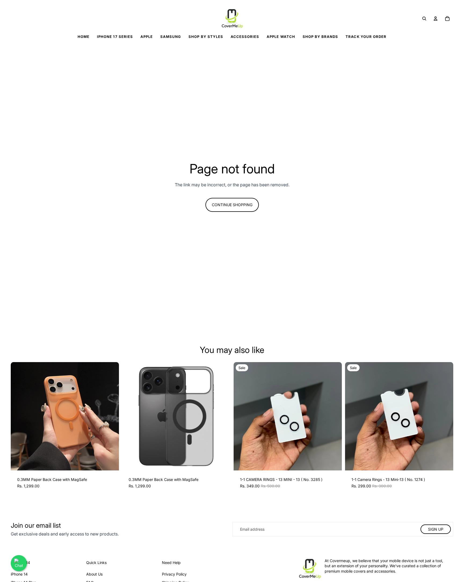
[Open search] (424, 18)
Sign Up (435, 529)
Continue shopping (232, 204)
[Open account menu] (435, 18)
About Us (94, 574)
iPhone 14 (19, 574)
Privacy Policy (174, 574)
